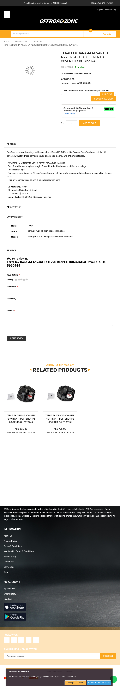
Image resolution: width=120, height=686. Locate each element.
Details (11, 144)
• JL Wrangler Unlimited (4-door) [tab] (22, 190)
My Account (9, 588)
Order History (10, 594)
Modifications (21, 41)
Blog (6, 572)
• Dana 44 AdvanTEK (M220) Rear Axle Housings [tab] (29, 197)
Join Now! (107, 94)
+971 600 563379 (97, 3)
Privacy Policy (10, 541)
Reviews (11, 250)
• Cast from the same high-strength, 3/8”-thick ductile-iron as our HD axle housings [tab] (46, 166)
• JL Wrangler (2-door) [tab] (17, 187)
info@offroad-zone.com (20, 485)
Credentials (9, 561)
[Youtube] (28, 640)
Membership (110, 10)
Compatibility (15, 217)
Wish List (8, 599)
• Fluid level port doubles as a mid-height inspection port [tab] (33, 180)
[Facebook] (7, 640)
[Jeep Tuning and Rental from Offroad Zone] (60, 22)
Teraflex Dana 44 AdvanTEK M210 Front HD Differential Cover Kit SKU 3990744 (21, 418)
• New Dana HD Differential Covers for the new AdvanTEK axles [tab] (36, 163)
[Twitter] (14, 640)
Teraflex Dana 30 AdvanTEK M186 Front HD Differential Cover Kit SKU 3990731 (59, 418)
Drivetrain (37, 41)
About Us (8, 536)
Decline (81, 683)
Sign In (100, 10)
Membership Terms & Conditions (19, 551)
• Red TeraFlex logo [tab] (16, 170)
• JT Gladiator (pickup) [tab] (17, 193)
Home (6, 41)
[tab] (60, 159)
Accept (71, 683)
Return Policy (10, 556)
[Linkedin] (21, 640)
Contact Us (9, 567)
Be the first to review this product (76, 74)
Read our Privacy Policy (98, 683)
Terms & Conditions (13, 546)
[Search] (81, 34)
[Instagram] (36, 640)
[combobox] (44, 34)
